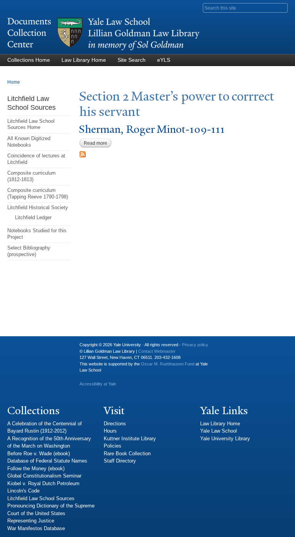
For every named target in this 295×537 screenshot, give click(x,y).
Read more (97, 143)
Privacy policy (195, 344)
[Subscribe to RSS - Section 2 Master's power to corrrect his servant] (83, 153)
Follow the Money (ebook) (36, 468)
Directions (115, 423)
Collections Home (28, 60)
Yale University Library (225, 438)
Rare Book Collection (127, 453)
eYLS (163, 60)
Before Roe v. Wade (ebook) (38, 453)
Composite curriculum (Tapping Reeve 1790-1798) (37, 193)
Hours (110, 431)
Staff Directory (120, 461)
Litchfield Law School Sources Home (31, 124)
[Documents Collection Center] (103, 50)
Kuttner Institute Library (130, 438)
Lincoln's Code (23, 491)
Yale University (19, 347)
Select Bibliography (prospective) (28, 251)
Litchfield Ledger (33, 217)
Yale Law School (218, 431)
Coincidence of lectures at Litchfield (36, 159)
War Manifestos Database (36, 528)
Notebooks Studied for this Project (36, 234)
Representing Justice (30, 521)
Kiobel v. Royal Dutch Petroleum (43, 483)
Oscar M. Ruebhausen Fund (167, 364)
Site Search (132, 60)
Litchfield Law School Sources (41, 498)
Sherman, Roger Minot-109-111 (152, 129)
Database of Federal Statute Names (47, 461)
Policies (112, 446)
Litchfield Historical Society (37, 207)
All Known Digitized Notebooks (28, 141)
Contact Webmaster (157, 351)
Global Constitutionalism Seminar (44, 476)
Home (13, 82)
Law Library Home (83, 60)
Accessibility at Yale (98, 384)
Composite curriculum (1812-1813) (31, 176)
